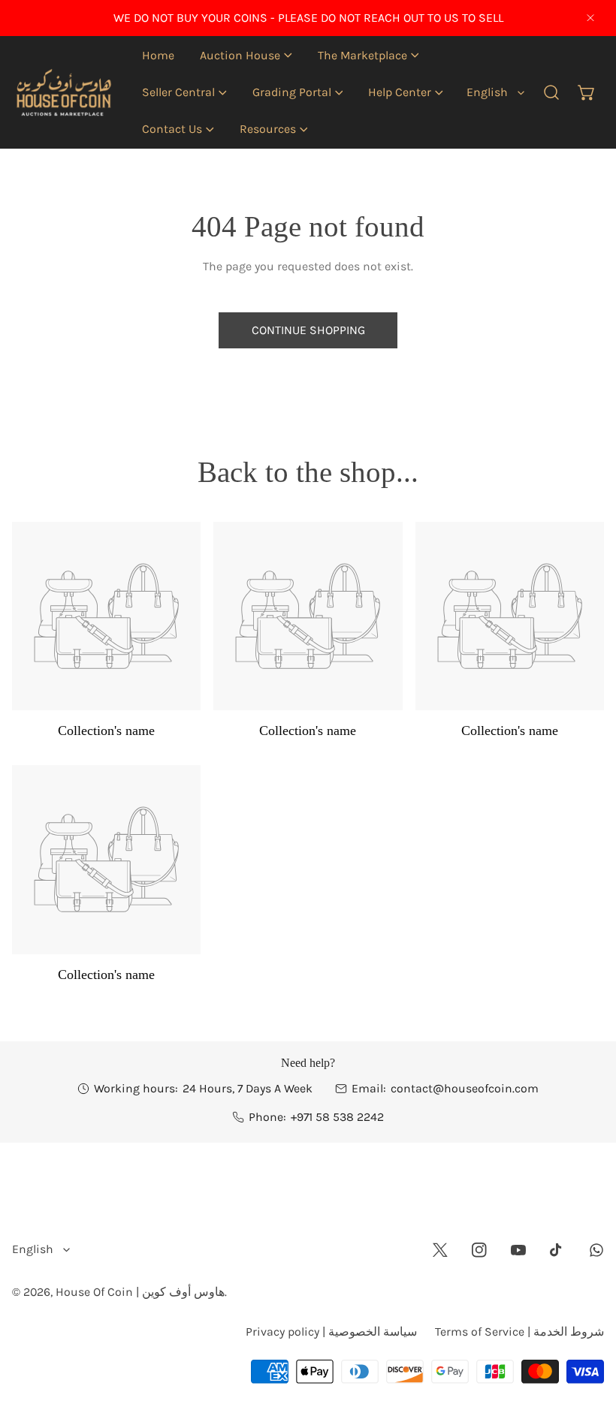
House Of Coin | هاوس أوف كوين (140, 1292)
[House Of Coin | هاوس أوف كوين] (62, 92)
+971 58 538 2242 (337, 1117)
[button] (246, 55)
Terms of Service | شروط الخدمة (519, 1331)
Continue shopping (308, 330)
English (487, 92)
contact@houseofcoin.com (465, 1088)
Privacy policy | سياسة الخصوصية (331, 1331)
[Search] (551, 92)
